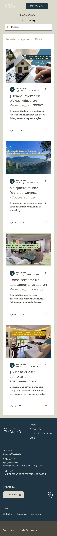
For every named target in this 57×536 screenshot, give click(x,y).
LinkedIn (7, 514)
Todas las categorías (17, 39)
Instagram (36, 514)
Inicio (33, 424)
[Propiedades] (33, 433)
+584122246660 (10, 463)
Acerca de (36, 429)
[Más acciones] (47, 89)
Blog (32, 437)
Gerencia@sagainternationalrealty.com (22, 466)
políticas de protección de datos (26, 474)
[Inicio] (23, 20)
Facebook (22, 514)
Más (37, 39)
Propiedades (44, 433)
